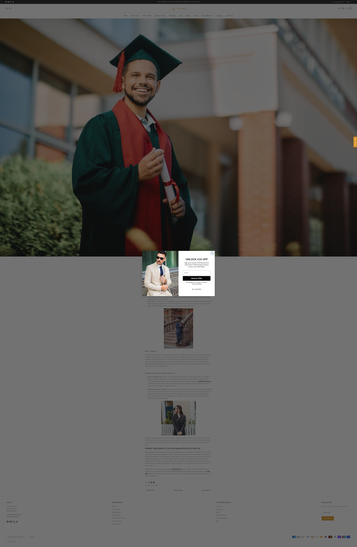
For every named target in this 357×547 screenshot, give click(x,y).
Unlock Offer (196, 278)
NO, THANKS (196, 289)
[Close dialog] (212, 253)
